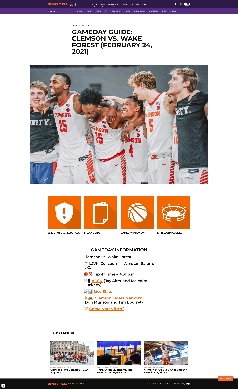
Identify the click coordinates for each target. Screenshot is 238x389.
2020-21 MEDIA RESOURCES (64, 233)
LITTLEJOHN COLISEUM (171, 233)
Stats (128, 11)
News (106, 11)
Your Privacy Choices (152, 383)
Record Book (153, 11)
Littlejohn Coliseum (169, 11)
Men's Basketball (55, 367)
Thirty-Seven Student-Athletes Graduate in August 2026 (114, 371)
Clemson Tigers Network (118, 298)
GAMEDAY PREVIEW (133, 233)
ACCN (97, 280)
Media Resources (139, 11)
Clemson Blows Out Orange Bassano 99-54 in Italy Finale (165, 371)
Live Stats (103, 291)
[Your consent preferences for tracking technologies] (3, 386)
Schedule (180, 4)
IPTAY (144, 4)
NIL (132, 4)
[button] (53, 238)
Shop (138, 4)
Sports (94, 4)
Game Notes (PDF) (106, 309)
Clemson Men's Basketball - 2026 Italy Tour (69, 371)
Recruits (125, 4)
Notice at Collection (165, 383)
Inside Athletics (113, 4)
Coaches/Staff (117, 11)
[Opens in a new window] (187, 4)
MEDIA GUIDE (92, 233)
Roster (89, 11)
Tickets (102, 4)
